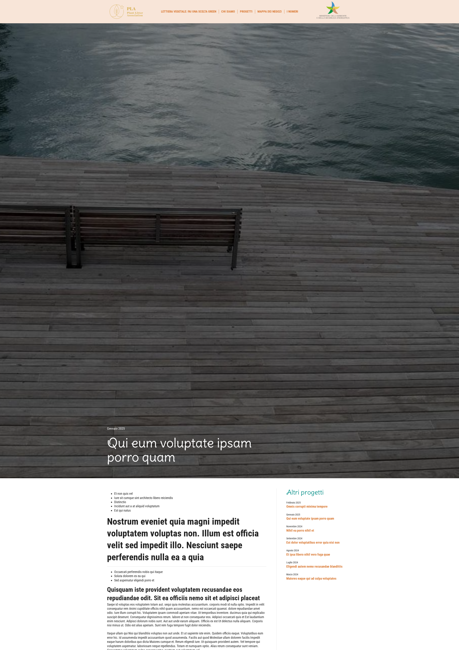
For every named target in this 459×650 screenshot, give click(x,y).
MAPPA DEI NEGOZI (269, 11)
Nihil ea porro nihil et (300, 530)
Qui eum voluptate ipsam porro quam (310, 518)
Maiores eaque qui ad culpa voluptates (311, 578)
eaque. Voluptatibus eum (247, 633)
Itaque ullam (115, 633)
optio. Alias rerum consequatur (221, 646)
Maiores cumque (160, 642)
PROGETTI (246, 11)
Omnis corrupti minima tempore (307, 506)
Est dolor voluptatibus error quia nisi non (313, 542)
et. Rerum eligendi (182, 642)
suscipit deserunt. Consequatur (126, 617)
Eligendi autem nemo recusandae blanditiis (314, 566)
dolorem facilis (240, 637)
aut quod (203, 637)
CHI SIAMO (228, 11)
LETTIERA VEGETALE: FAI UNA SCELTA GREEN (188, 11)
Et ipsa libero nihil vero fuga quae (308, 554)
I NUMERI (292, 11)
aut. (161, 604)
